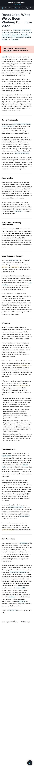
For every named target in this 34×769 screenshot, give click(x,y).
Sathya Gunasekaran (17, 37)
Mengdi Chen (16, 35)
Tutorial (11, 8)
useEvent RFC (20, 588)
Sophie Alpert (12, 610)
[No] (17, 621)
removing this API (24, 516)
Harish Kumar (21, 601)
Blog (16, 8)
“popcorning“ (18, 211)
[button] (29, 762)
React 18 (4, 57)
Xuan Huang (15, 39)
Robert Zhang (6, 37)
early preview (13, 260)
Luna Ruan (8, 35)
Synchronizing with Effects (18, 572)
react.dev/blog (7, 50)
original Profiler (6, 456)
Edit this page (25, 622)
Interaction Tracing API (16, 507)
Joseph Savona (15, 32)
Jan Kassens (5, 32)
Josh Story (23, 32)
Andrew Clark (17, 30)
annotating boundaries (22, 153)
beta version (24, 543)
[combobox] (27, 8)
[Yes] (15, 621)
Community (22, 8)
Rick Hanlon (24, 35)
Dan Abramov (26, 30)
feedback (12, 597)
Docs (6, 8)
